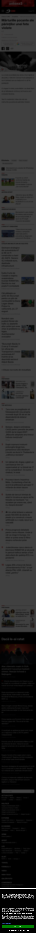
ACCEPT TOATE (18, 926)
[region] (18, 910)
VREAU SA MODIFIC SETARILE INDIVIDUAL (18, 930)
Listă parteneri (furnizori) (6, 923)
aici (11, 907)
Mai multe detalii (21, 899)
